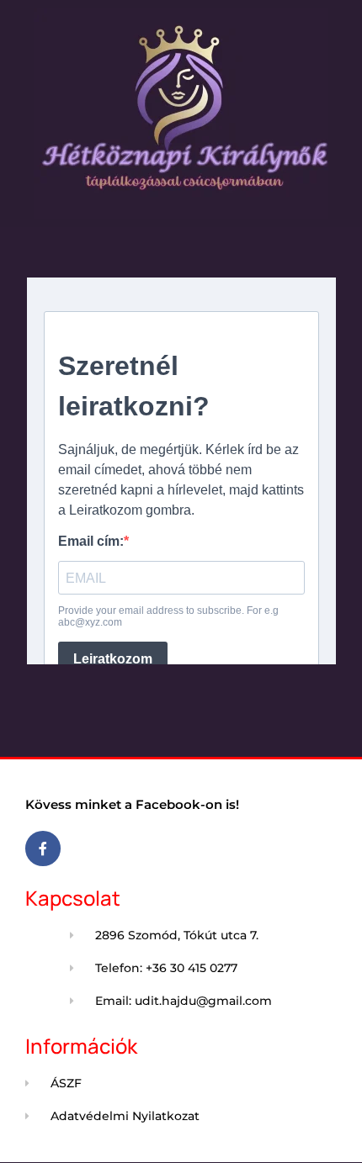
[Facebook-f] (43, 848)
